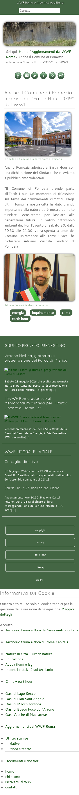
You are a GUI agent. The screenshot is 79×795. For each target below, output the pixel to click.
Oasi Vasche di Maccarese (26, 714)
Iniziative (12, 743)
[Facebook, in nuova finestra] (18, 78)
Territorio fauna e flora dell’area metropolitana (41, 630)
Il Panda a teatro (18, 748)
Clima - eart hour (18, 681)
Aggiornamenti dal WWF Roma (30, 726)
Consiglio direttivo (21, 462)
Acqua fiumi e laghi (20, 664)
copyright (40, 530)
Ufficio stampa (17, 738)
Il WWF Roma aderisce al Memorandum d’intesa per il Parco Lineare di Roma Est (35, 403)
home (9, 771)
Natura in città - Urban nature (28, 653)
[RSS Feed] (52, 78)
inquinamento (43, 312)
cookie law (40, 554)
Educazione (14, 659)
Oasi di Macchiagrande (23, 704)
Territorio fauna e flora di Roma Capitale (36, 642)
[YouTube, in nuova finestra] (43, 78)
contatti (11, 787)
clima (66, 312)
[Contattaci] (61, 78)
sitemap (40, 567)
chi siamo (12, 776)
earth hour (20, 318)
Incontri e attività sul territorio (29, 669)
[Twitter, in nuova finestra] (35, 78)
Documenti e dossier (21, 760)
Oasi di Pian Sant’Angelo (24, 698)
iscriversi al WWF (19, 781)
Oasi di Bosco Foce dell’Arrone (29, 709)
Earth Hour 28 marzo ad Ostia (32, 488)
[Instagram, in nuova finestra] (27, 78)
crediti (39, 579)
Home (24, 51)
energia (18, 312)
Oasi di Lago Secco (20, 693)
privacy (40, 542)
